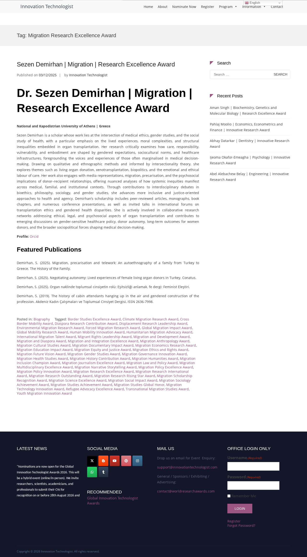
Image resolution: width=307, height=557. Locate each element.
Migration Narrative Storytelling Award (106, 367)
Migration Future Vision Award (41, 354)
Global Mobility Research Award (42, 332)
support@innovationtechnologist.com (187, 467)
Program (226, 6)
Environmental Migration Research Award (50, 328)
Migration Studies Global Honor (139, 384)
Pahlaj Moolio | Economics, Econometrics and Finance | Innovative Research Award (246, 127)
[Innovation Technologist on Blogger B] (103, 461)
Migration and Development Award (161, 336)
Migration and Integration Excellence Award (103, 341)
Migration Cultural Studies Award (44, 345)
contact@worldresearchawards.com (186, 491)
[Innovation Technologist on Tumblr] (103, 472)
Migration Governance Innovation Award (154, 354)
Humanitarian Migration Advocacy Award (159, 332)
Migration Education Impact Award (45, 349)
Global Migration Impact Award (167, 328)
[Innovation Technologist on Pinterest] (126, 461)
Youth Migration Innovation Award (44, 393)
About (162, 6)
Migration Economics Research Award (165, 345)
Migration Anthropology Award (164, 341)
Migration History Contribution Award (100, 358)
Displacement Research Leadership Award (153, 323)
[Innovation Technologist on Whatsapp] (92, 472)
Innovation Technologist (46, 6)
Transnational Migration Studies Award (157, 389)
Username (244, 457)
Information (251, 6)
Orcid (34, 236)
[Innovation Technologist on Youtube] (115, 461)
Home (148, 6)
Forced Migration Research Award (113, 328)
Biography (42, 319)
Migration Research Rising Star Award (124, 375)
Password (244, 477)
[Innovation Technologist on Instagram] (137, 461)
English (254, 3)
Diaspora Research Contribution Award (86, 323)
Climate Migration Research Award (150, 319)
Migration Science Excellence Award (77, 380)
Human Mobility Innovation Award (97, 332)
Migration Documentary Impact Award (103, 345)
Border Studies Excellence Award (94, 319)
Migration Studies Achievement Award (81, 384)
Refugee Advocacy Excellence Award (95, 389)
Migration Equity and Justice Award (102, 349)
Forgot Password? (241, 525)
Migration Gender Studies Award (93, 354)
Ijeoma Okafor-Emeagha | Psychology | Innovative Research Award (250, 160)
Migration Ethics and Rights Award (160, 349)
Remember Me (243, 496)
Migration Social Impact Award (132, 380)
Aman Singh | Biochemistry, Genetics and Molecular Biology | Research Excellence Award (248, 110)
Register (207, 6)
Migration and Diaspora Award (41, 341)
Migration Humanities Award (155, 358)
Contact (277, 6)
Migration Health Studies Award (42, 358)
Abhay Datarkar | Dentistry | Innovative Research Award (249, 143)
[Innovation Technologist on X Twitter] (92, 461)
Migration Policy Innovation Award (44, 371)
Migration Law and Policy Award (152, 363)
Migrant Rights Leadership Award (105, 336)
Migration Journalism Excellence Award (93, 363)
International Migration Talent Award (46, 336)
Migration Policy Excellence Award (165, 367)
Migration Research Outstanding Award (61, 375)
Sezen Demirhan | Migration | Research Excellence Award (96, 64)
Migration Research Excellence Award (103, 371)
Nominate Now (184, 6)
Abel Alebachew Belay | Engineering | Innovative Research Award (249, 177)
